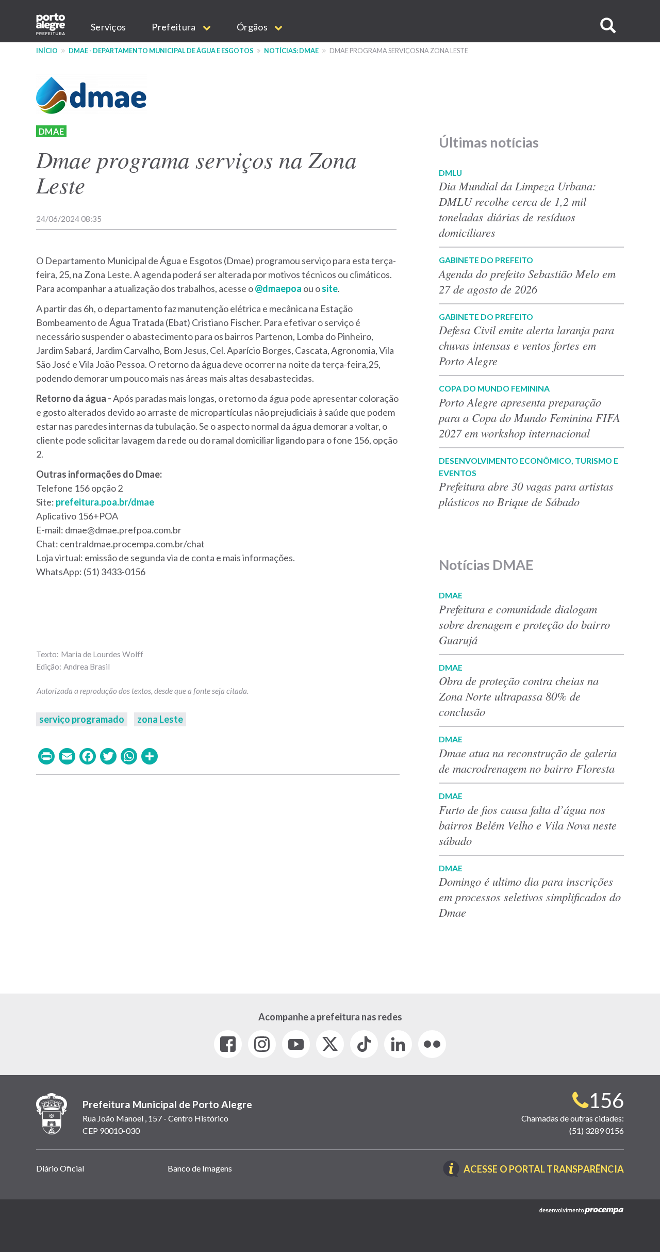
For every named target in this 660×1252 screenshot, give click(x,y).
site (329, 288)
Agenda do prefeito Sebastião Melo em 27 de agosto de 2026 (527, 281)
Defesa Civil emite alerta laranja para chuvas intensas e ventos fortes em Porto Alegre (526, 345)
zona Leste (160, 719)
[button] (608, 25)
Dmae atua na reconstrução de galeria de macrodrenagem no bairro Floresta (528, 760)
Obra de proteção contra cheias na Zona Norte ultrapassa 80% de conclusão (519, 696)
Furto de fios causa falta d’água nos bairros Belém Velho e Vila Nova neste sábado (528, 825)
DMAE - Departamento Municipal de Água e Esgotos (161, 51)
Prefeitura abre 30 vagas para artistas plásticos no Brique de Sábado (526, 493)
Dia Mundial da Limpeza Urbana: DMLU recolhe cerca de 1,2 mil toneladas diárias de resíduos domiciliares (518, 209)
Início (47, 51)
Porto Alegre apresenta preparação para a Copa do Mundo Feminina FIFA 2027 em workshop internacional (529, 417)
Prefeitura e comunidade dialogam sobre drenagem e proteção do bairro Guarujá (524, 624)
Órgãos (253, 26)
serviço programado (81, 719)
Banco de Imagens (200, 1168)
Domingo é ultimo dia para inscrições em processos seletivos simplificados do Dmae (530, 896)
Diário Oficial (60, 1168)
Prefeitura (174, 26)
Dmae (51, 131)
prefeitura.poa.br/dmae (105, 502)
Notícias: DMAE (291, 51)
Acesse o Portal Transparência (544, 1170)
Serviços (108, 26)
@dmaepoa (278, 288)
